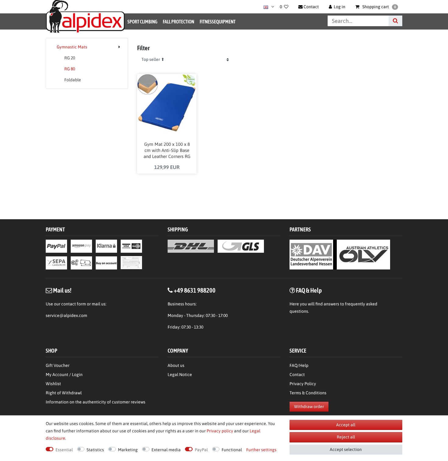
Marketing (128, 449)
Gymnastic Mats (72, 46)
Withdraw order (309, 406)
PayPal (201, 449)
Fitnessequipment (218, 21)
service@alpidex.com (66, 315)
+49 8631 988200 (194, 290)
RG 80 (69, 68)
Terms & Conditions (308, 392)
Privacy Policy (303, 383)
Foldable (72, 79)
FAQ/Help (299, 365)
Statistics (95, 449)
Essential (64, 449)
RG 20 (69, 57)
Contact (297, 374)
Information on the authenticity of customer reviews (95, 401)
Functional (232, 449)
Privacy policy (220, 430)
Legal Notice (180, 374)
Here (294, 303)
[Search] (395, 21)
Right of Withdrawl (64, 392)
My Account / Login (64, 374)
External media (166, 449)
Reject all (346, 437)
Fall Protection (178, 21)
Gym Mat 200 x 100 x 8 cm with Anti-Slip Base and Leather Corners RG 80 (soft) (167, 151)
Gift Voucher (57, 365)
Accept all (345, 424)
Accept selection (346, 449)
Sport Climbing (142, 21)
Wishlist (53, 383)
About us (176, 365)
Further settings (261, 449)
